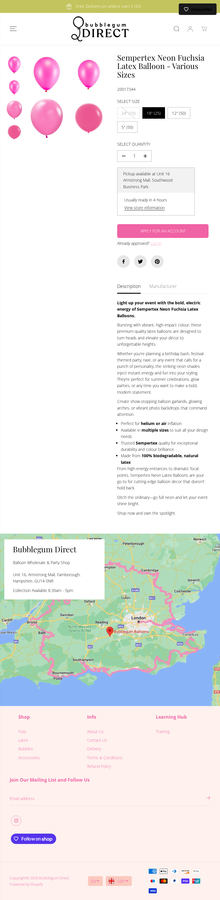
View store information (144, 207)
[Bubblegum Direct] (100, 28)
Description (129, 286)
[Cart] (204, 28)
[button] (13, 29)
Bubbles (25, 748)
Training (163, 731)
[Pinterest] (157, 261)
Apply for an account (163, 231)
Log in (156, 243)
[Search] (176, 28)
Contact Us (97, 740)
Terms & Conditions (105, 757)
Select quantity (133, 144)
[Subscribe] (208, 798)
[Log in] (190, 28)
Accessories (29, 757)
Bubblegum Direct (54, 877)
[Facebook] (123, 261)
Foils (22, 731)
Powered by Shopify (26, 884)
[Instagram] (16, 820)
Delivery (94, 748)
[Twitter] (140, 261)
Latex (23, 740)
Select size (128, 101)
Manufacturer (163, 286)
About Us (95, 731)
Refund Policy (99, 766)
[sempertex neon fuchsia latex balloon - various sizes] (46, 75)
